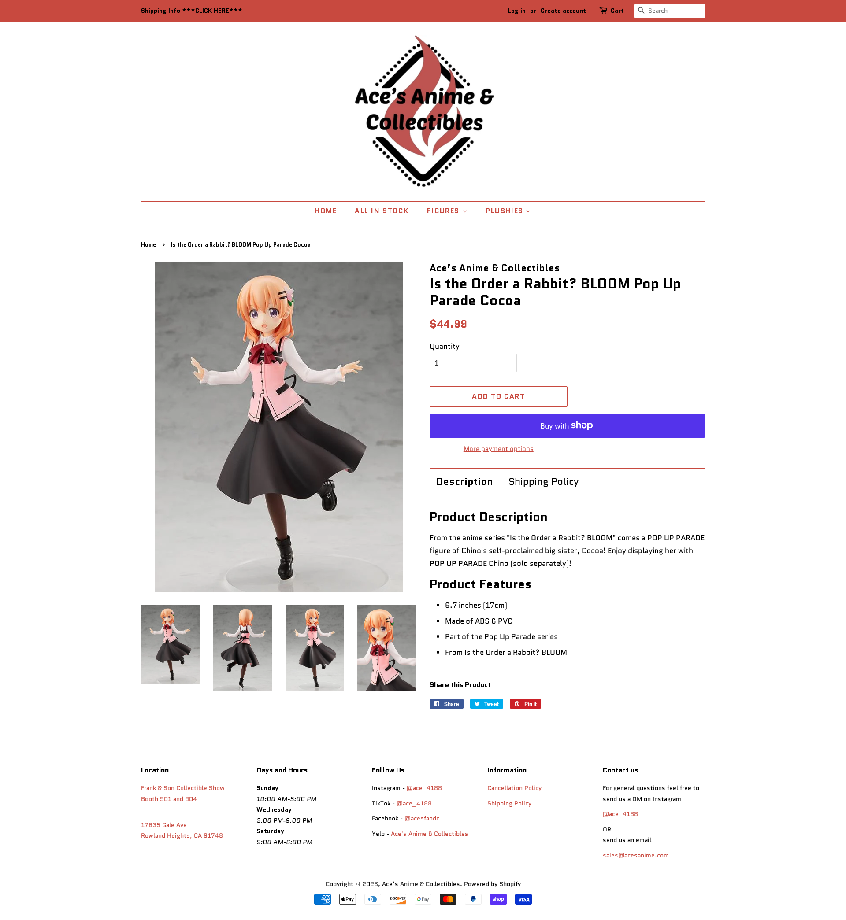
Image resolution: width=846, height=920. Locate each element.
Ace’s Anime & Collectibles (421, 883)
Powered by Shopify (492, 883)
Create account (563, 10)
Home (326, 211)
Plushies (506, 211)
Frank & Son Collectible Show (183, 787)
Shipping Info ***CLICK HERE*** (191, 10)
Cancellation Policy (514, 787)
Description (464, 481)
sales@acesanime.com (636, 855)
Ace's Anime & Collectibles (429, 833)
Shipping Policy (543, 481)
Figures (444, 211)
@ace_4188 (424, 787)
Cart (617, 10)
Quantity (445, 346)
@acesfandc (421, 818)
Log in (517, 10)
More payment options (499, 449)
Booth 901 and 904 (169, 798)
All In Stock (382, 211)
